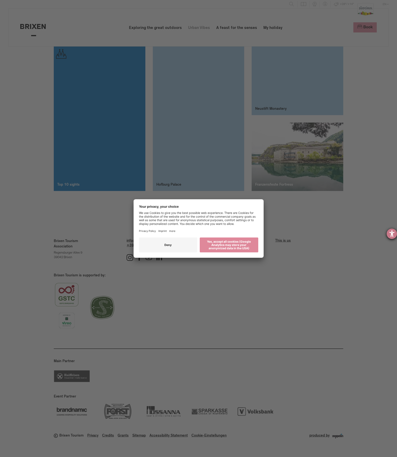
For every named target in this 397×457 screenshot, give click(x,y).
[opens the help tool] (392, 234)
